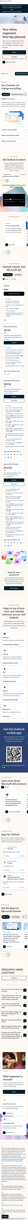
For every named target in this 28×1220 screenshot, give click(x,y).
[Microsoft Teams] (11, 457)
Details (19, 1189)
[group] (11, 803)
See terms (6, 339)
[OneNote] (20, 454)
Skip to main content (5, 1)
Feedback (5, 1216)
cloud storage (12, 310)
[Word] (8, 454)
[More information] (17, 308)
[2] (2, 1163)
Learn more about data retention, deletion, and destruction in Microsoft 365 (13, 1159)
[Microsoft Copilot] (5, 454)
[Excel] (11, 454)
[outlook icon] (5, 320)
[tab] (6, 94)
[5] (2, 1203)
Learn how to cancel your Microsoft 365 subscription (14, 1155)
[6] (2, 1208)
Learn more (4, 1181)
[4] (2, 1192)
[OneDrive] (8, 374)
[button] (7, 74)
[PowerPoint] (14, 454)
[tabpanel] (14, 121)
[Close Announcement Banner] (25, 6)
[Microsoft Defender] (8, 457)
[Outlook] (5, 374)
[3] (2, 1184)
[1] (2, 1146)
